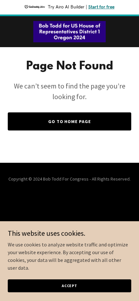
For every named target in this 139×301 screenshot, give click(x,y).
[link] (69, 32)
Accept (69, 285)
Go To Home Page (69, 121)
